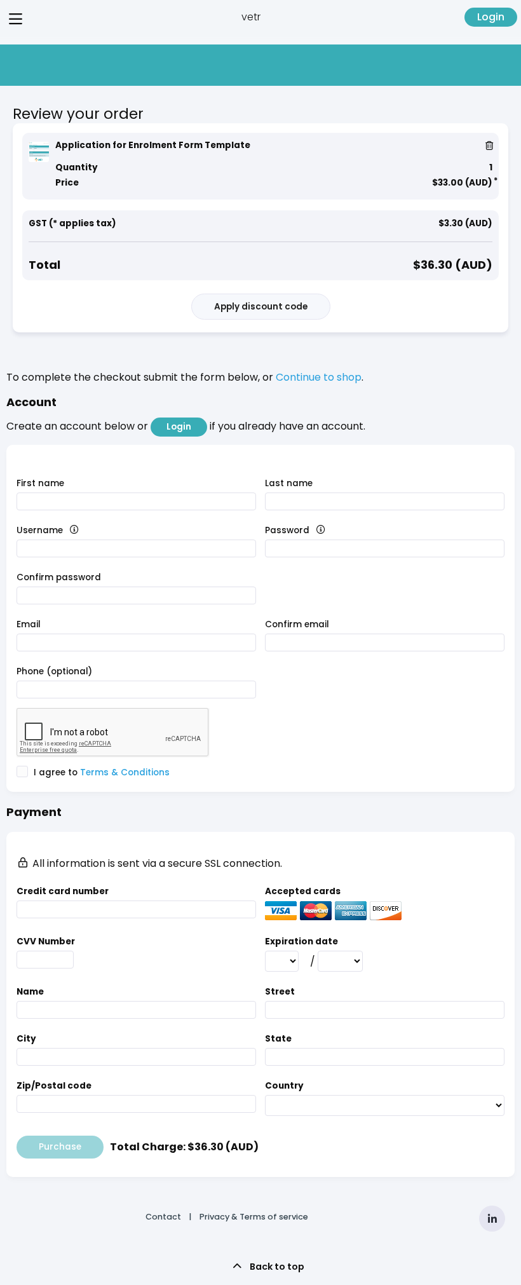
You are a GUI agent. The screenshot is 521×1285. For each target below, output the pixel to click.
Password (309, 530)
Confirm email (297, 624)
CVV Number (46, 941)
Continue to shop (319, 377)
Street (280, 992)
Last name (289, 483)
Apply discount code (261, 307)
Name (30, 992)
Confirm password (59, 577)
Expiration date (301, 941)
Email (29, 624)
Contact (163, 1216)
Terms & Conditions (125, 772)
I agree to (100, 772)
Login (490, 17)
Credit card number (63, 891)
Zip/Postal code (54, 1086)
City (26, 1039)
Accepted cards (303, 891)
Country (284, 1086)
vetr (250, 17)
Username (62, 530)
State (278, 1039)
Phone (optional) (54, 671)
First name (40, 483)
